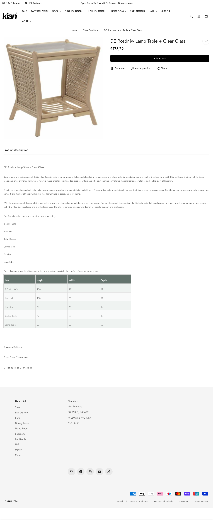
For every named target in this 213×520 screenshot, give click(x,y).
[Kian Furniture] (9, 16)
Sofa (55, 11)
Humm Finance (201, 501)
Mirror (165, 11)
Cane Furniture (90, 30)
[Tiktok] (109, 471)
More (25, 21)
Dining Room (73, 11)
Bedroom (117, 11)
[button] (206, 16)
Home (74, 30)
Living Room (96, 11)
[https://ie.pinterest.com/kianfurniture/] (71, 471)
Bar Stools (137, 11)
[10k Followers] (81, 471)
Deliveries (183, 501)
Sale (24, 11)
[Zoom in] (95, 43)
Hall (151, 11)
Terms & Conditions (139, 501)
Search (120, 501)
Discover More (125, 3)
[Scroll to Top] (207, 503)
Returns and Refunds (163, 501)
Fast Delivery (39, 11)
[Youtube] (99, 471)
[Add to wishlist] (205, 41)
